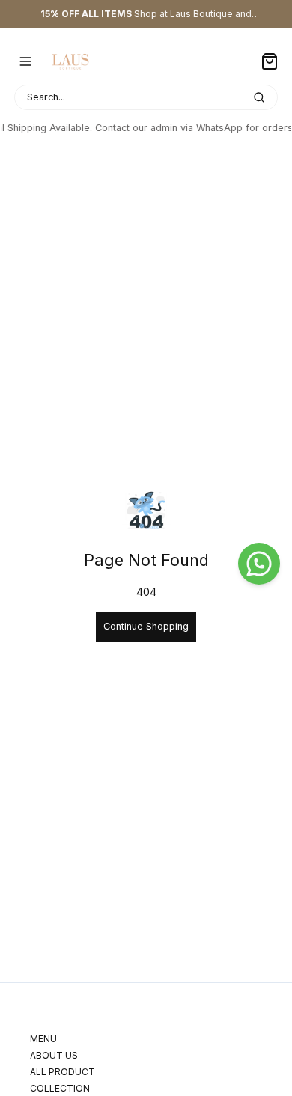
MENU (43, 1038)
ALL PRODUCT (62, 1071)
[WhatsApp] (259, 564)
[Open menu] (25, 61)
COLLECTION (60, 1088)
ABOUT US (54, 1055)
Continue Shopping (146, 626)
